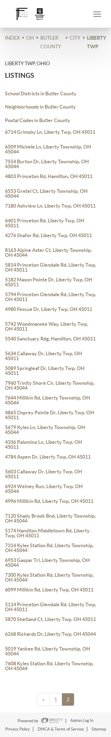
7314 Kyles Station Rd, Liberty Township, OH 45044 (49, 548)
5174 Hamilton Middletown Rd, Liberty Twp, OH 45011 (47, 533)
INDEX (12, 38)
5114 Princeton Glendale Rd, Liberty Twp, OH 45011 (50, 607)
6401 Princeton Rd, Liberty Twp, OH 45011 (44, 223)
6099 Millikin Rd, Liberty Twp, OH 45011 (49, 589)
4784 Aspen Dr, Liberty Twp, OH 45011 (48, 456)
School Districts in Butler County (40, 93)
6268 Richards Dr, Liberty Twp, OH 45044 (50, 633)
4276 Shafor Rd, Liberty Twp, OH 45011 (48, 235)
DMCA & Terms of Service (61, 729)
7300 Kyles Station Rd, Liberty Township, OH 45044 (49, 577)
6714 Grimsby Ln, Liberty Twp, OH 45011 (50, 131)
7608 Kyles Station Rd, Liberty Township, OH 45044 (49, 666)
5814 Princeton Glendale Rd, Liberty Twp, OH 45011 (50, 267)
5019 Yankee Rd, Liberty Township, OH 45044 (47, 651)
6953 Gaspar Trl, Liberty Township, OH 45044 (47, 563)
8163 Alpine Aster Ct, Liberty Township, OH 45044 (48, 252)
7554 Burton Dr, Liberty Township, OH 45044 (47, 164)
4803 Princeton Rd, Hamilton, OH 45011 (48, 176)
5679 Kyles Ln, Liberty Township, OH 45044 (45, 430)
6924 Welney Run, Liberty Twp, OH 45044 (44, 489)
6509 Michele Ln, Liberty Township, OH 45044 (48, 149)
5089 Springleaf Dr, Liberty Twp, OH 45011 (44, 371)
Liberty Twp (96, 42)
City (75, 38)
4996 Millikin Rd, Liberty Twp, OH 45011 (49, 501)
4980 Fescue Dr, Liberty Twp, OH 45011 (48, 309)
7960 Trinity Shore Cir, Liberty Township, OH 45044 (50, 385)
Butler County (50, 42)
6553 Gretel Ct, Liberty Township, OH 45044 (46, 193)
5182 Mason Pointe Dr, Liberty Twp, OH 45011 (48, 282)
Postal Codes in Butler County (37, 120)
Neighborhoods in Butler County (40, 107)
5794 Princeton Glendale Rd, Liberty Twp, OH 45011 (50, 297)
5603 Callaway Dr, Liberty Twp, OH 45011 (43, 474)
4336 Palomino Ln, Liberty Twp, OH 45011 (43, 444)
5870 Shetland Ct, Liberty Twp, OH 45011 (50, 619)
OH (30, 38)
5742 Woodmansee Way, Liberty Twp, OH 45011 (46, 326)
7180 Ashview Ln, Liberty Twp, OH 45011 (50, 205)
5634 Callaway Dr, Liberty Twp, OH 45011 (43, 356)
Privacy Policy (17, 729)
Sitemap (99, 729)
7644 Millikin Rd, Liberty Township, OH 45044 (47, 400)
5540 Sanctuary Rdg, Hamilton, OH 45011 (50, 338)
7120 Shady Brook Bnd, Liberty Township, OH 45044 (50, 518)
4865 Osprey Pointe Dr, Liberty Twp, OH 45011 (49, 415)
